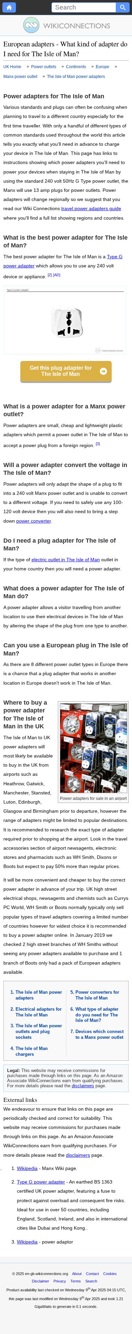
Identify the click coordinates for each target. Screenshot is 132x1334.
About (77, 1274)
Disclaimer (40, 1281)
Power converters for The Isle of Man (97, 995)
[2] (50, 275)
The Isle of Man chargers (32, 1051)
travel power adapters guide (91, 208)
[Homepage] (9, 7)
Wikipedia (27, 1168)
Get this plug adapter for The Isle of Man (61, 371)
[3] (98, 444)
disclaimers (83, 1085)
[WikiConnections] (66, 25)
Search (91, 1281)
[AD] (56, 275)
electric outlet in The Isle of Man (65, 559)
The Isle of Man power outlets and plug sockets (39, 1031)
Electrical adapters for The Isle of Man (39, 1012)
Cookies (110, 1274)
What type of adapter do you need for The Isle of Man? (96, 1015)
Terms (75, 1281)
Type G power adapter (41, 1182)
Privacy (59, 1281)
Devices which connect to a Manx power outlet (99, 1034)
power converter (33, 521)
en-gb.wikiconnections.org (46, 1274)
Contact (92, 1274)
